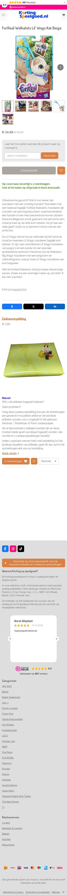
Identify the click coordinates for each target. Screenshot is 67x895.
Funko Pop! (7, 714)
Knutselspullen (9, 730)
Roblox (5, 774)
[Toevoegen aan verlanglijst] (61, 170)
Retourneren (8, 845)
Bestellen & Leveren (12, 828)
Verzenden (49, 155)
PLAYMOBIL (8, 758)
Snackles (6, 780)
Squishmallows (9, 785)
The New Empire (10, 802)
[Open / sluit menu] (3, 14)
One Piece (7, 752)
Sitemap (56, 892)
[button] (8, 106)
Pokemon (7, 763)
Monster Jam (8, 741)
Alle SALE (7, 686)
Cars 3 (5, 703)
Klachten (6, 839)
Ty (3, 807)
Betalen (6, 834)
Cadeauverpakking (14, 319)
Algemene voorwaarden (38, 892)
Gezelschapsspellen (12, 719)
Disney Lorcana (10, 708)
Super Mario (8, 791)
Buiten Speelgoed (11, 697)
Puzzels (6, 769)
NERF (4, 747)
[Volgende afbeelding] (60, 67)
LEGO (5, 736)
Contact (6, 823)
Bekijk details (9, 453)
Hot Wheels (8, 725)
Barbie (5, 692)
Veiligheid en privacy (13, 892)
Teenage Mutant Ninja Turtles (16, 796)
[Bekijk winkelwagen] (63, 14)
